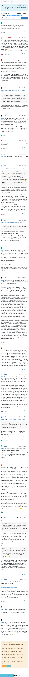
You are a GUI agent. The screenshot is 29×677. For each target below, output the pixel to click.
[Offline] (2, 37)
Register (4, 665)
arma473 (5, 347)
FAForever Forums (9, 1)
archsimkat (6, 606)
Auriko (5, 464)
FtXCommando (7, 60)
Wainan (5, 22)
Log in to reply (24, 17)
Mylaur (5, 140)
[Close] (26, 643)
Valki (4, 87)
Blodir (5, 165)
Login (9, 665)
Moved (4, 15)
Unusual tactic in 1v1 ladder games (18, 168)
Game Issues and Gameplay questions (15, 15)
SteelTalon (6, 115)
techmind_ (6, 37)
